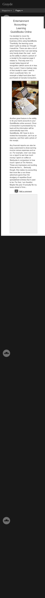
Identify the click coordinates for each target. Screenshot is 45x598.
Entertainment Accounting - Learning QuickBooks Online (21, 26)
